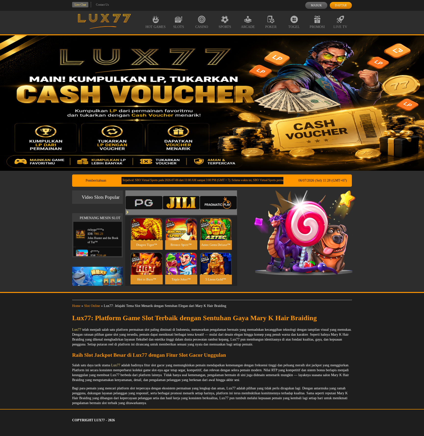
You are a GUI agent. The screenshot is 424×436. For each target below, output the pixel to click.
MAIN (146, 234)
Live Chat (80, 4)
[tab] (144, 202)
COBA (146, 223)
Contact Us (102, 4)
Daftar (341, 5)
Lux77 (76, 329)
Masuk (316, 5)
